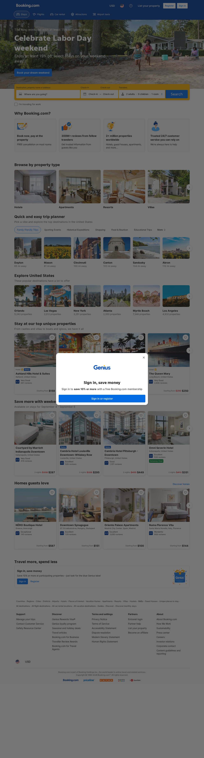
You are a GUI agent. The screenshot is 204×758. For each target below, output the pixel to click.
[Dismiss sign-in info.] (144, 357)
